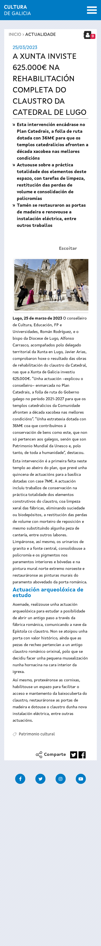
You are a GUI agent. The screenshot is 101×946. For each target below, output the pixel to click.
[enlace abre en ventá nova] (73, 754)
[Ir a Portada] (17, 12)
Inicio (15, 34)
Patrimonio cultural (37, 734)
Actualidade (40, 34)
